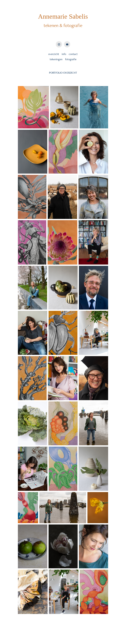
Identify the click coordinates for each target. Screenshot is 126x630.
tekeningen (56, 59)
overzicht (53, 54)
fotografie (70, 59)
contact (73, 54)
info (64, 54)
